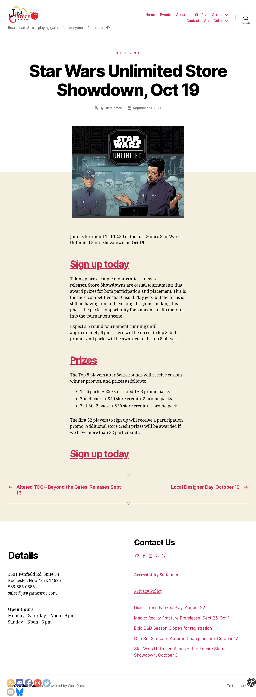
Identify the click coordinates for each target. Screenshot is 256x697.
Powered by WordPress (66, 686)
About (181, 15)
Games (217, 15)
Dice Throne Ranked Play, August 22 (169, 607)
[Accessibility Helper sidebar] (251, 682)
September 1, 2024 (147, 108)
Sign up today (99, 264)
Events (165, 15)
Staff (199, 15)
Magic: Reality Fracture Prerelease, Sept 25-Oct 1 (182, 618)
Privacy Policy (148, 591)
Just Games (113, 108)
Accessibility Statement (157, 575)
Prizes (83, 360)
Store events (128, 53)
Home (150, 15)
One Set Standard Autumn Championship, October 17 (186, 638)
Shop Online (213, 21)
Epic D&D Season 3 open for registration (173, 628)
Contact (192, 21)
